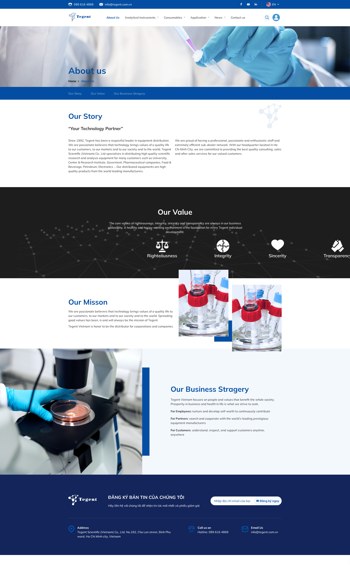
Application (198, 17)
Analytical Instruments (140, 17)
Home (72, 81)
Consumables (173, 17)
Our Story (75, 93)
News (218, 17)
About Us (112, 17)
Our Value (98, 93)
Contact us (238, 17)
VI (273, 12)
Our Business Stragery (129, 93)
